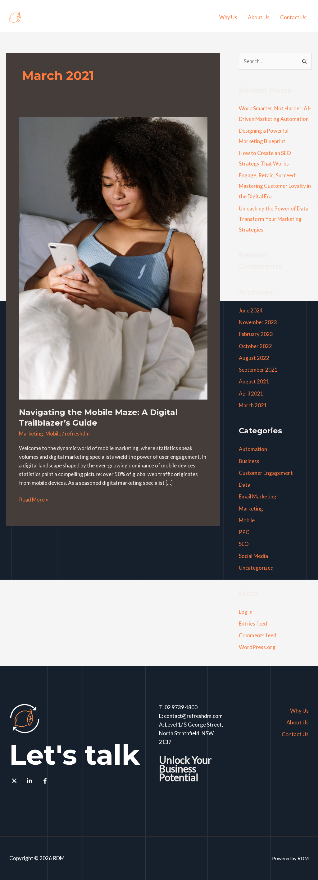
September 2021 (258, 369)
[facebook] (46, 781)
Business (249, 461)
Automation (253, 449)
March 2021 (253, 405)
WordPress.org (257, 647)
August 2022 (254, 358)
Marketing (31, 433)
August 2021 (254, 381)
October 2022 (255, 346)
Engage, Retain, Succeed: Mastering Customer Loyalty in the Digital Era (275, 186)
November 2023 (258, 322)
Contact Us (293, 17)
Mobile (53, 433)
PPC (244, 532)
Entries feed (253, 623)
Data (244, 484)
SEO (244, 544)
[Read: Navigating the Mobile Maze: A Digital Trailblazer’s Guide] (113, 257)
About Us (259, 17)
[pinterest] (15, 781)
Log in (245, 611)
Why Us (228, 17)
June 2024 (251, 310)
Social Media (253, 556)
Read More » (33, 499)
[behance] (31, 781)
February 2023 (256, 334)
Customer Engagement (266, 473)
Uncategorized (256, 567)
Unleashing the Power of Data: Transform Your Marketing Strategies (274, 219)
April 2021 (251, 393)
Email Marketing (257, 496)
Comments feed (257, 635)
